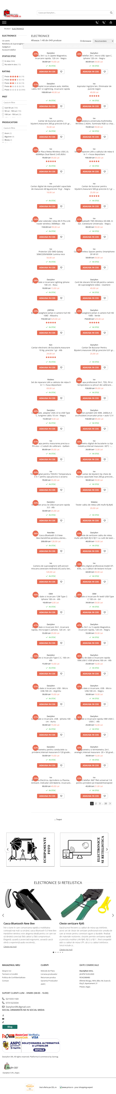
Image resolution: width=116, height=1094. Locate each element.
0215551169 (12, 998)
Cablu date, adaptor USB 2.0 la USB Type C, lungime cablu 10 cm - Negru (51, 414)
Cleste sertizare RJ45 (71, 923)
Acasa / (8, 28)
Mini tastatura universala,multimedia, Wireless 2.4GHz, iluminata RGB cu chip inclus (94, 122)
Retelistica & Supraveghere (13, 43)
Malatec (50, 379)
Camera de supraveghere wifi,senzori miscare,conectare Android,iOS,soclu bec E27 (50, 567)
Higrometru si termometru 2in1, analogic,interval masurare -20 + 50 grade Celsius (94, 751)
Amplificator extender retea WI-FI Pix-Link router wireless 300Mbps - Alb (50, 222)
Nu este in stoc (11, 64)
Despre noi (6, 971)
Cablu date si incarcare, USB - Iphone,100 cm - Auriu (50, 720)
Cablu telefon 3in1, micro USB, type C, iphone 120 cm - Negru (94, 57)
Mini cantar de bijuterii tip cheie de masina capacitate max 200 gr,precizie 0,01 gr (94, 475)
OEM (51, 593)
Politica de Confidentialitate (13, 977)
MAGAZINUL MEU (11, 965)
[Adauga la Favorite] (61, 71)
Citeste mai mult (10, 946)
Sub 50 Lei (9, 107)
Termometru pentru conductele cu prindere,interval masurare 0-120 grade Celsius (51, 751)
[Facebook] (3, 1015)
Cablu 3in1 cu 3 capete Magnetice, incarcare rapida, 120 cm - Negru (50, 57)
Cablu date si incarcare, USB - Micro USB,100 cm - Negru (94, 689)
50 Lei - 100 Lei (11, 111)
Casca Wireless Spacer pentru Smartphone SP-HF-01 (94, 253)
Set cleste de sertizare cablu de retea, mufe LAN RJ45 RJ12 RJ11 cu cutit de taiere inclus (94, 536)
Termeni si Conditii (10, 974)
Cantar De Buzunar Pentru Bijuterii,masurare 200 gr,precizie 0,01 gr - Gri (94, 349)
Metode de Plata (48, 971)
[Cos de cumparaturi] (111, 22)
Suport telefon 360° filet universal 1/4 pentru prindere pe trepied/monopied (94, 781)
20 (106, 803)
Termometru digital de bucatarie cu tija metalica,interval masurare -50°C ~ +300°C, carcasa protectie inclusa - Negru (94, 444)
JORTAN (51, 310)
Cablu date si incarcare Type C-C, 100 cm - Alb (51, 659)
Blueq (7, 140)
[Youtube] (3, 1019)
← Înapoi (58, 819)
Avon (7, 133)
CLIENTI (45, 965)
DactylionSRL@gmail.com (18, 1006)
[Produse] (4, 23)
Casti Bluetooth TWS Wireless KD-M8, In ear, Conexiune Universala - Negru (94, 222)
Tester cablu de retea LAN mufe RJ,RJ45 (94, 504)
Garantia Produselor (49, 980)
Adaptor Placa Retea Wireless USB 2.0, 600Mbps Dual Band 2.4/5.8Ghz (51, 153)
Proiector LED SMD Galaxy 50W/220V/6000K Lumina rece (51, 253)
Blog (9, 1026)
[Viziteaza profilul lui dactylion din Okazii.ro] (30, 1087)
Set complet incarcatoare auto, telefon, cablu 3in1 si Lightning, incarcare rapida (51, 87)
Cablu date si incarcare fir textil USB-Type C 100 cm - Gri (94, 597)
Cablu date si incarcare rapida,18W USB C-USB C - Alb (94, 720)
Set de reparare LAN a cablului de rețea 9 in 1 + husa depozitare (50, 383)
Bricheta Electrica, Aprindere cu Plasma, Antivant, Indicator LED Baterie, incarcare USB (50, 781)
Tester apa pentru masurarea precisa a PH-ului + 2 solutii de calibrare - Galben (50, 444)
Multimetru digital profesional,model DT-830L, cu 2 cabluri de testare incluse (94, 567)
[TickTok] (3, 1022)
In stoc (7, 61)
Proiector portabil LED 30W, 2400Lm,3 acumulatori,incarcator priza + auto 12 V (94, 414)
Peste (7, 76)
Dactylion (51, 53)
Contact (5, 980)
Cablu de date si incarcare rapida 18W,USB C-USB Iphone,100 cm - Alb (94, 659)
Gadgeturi (6, 47)
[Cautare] (111, 12)
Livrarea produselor (49, 974)
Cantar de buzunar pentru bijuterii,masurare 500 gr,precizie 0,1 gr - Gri (94, 187)
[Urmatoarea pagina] (110, 803)
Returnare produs (48, 977)
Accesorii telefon (9, 49)
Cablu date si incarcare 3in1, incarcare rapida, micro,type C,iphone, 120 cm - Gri (50, 628)
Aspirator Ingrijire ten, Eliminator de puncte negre (94, 87)
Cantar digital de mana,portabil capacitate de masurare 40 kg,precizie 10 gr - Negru (51, 187)
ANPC (43, 984)
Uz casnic (6, 40)
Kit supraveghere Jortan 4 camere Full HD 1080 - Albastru (50, 314)
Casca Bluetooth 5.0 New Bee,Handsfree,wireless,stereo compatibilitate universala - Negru (51, 536)
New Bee (50, 532)
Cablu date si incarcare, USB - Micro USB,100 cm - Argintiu (51, 689)
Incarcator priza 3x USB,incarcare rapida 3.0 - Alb (51, 506)
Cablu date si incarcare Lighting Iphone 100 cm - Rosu (50, 283)
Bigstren (8, 136)
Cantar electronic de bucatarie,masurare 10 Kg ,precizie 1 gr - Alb (50, 349)
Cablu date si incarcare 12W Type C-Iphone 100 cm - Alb (51, 597)
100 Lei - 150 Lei (11, 114)
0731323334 (12, 1002)
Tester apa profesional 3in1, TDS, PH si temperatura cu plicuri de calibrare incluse (94, 383)
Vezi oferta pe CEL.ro (48, 1087)
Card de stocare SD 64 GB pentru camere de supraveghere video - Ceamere (94, 283)
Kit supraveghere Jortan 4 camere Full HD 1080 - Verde (94, 314)
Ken (50, 345)
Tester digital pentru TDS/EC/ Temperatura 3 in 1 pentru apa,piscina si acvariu (50, 475)
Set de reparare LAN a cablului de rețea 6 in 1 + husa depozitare (94, 153)
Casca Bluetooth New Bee (19, 923)
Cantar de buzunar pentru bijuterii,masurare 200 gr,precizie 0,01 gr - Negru (51, 122)
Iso (94, 83)
